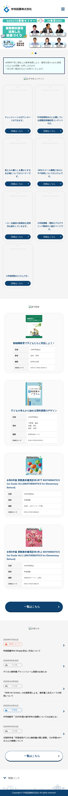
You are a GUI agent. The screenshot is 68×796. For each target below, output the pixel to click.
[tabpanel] (34, 33)
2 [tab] (35, 53)
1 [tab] (32, 53)
